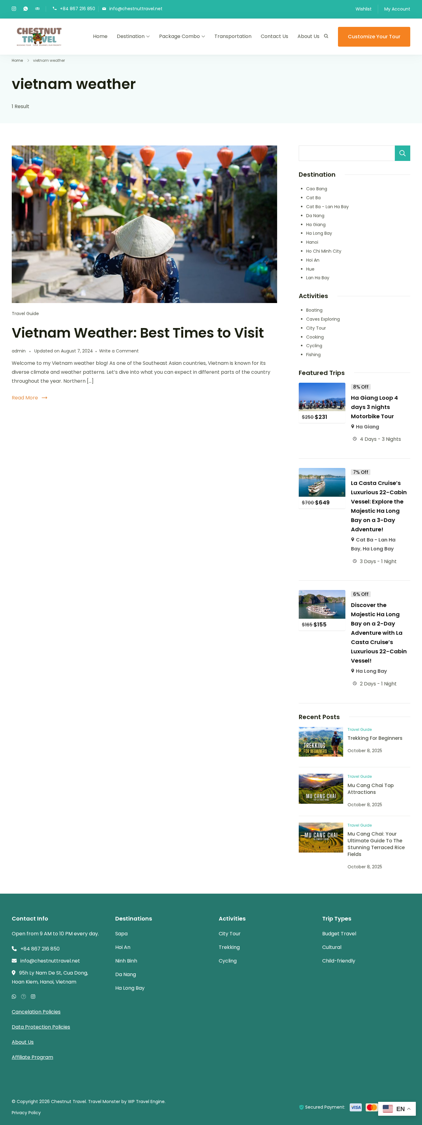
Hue (310, 269)
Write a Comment (119, 351)
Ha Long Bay (319, 233)
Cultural (331, 947)
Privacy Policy (26, 1113)
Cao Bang (316, 189)
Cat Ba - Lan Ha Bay (327, 207)
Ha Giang (316, 224)
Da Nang (315, 216)
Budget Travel (339, 933)
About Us (308, 36)
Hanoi (312, 242)
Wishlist (364, 9)
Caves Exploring (323, 319)
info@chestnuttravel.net (135, 8)
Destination (131, 36)
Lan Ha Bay (317, 278)
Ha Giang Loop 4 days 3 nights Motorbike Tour (374, 407)
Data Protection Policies (41, 1026)
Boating (314, 310)
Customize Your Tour (374, 36)
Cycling (314, 346)
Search (402, 153)
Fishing (313, 355)
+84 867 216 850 (77, 8)
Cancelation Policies (36, 1011)
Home (100, 36)
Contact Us (274, 36)
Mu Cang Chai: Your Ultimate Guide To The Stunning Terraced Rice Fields (376, 844)
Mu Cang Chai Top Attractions (371, 789)
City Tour (316, 328)
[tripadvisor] (37, 9)
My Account (397, 9)
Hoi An (312, 260)
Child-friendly (338, 960)
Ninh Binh (126, 960)
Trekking (229, 947)
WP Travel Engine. (147, 1101)
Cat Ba (313, 198)
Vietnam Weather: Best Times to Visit (138, 332)
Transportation (232, 36)
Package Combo (179, 36)
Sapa (121, 933)
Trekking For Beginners (375, 738)
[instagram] (14, 9)
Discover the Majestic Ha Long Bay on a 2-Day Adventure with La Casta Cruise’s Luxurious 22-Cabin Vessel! (379, 632)
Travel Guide (25, 313)
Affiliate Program (32, 1057)
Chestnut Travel (68, 1101)
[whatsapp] (25, 9)
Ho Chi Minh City (323, 251)
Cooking (315, 337)
